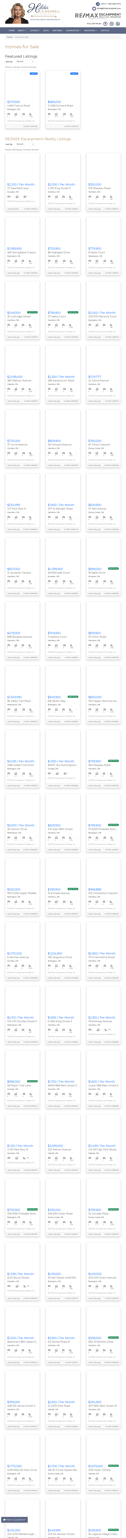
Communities (73, 31)
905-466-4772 (114, 4)
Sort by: (9, 62)
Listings (35, 31)
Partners (57, 30)
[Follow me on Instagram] (111, 23)
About (22, 31)
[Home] (33, 13)
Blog (46, 30)
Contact (105, 30)
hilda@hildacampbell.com (109, 8)
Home (11, 30)
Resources (91, 31)
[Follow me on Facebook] (105, 23)
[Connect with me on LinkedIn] (118, 23)
